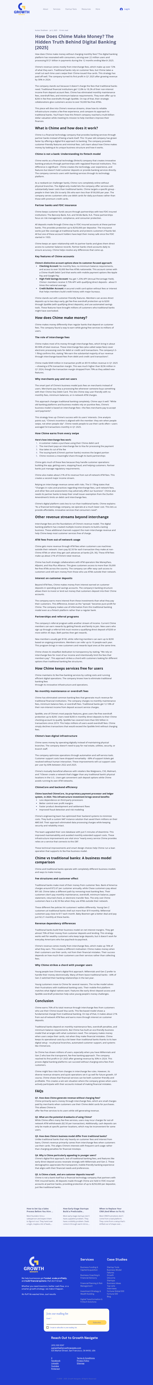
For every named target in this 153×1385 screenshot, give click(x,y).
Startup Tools (113, 1267)
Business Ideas (114, 1283)
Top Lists (111, 1286)
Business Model (114, 1270)
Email (49, 1318)
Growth (110, 1275)
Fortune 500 (112, 1294)
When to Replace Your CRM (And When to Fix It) (111, 1210)
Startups (111, 1281)
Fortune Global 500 (115, 1291)
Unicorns (111, 1278)
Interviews (112, 1289)
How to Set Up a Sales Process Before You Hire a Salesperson (40, 1210)
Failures (110, 1273)
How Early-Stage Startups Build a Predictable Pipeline (76, 1210)
